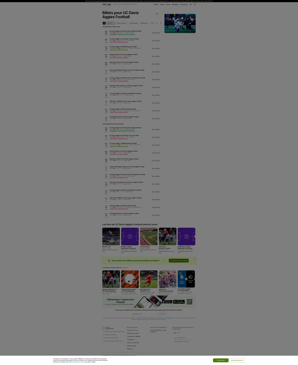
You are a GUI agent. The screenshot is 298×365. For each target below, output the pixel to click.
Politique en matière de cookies (76, 362)
